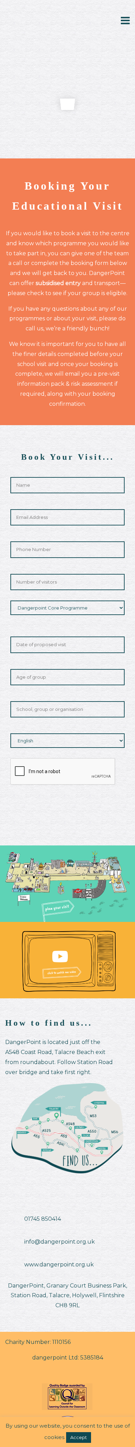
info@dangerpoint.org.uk (59, 1241)
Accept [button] (78, 1437)
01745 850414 (42, 1219)
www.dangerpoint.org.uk (59, 1264)
